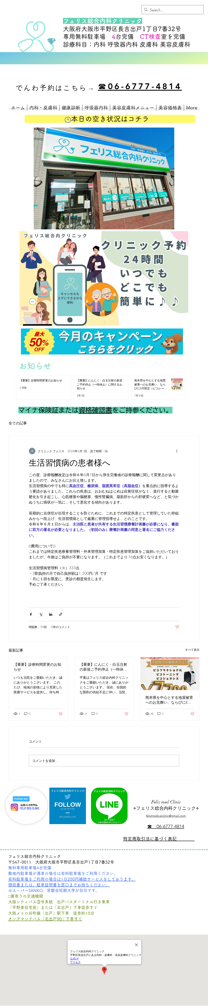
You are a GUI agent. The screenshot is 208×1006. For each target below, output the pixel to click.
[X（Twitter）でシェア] (41, 614)
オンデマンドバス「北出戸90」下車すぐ (45, 919)
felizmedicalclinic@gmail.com (166, 816)
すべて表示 (192, 650)
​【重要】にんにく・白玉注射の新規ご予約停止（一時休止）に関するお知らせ (103, 667)
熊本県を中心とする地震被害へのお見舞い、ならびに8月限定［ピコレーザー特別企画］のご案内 (169, 700)
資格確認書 (95, 410)
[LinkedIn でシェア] (51, 614)
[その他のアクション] (176, 451)
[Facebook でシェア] (31, 614)
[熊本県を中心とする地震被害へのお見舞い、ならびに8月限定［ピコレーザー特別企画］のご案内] (170, 673)
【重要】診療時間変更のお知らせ (37, 667)
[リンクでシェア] (61, 614)
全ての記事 (18, 423)
